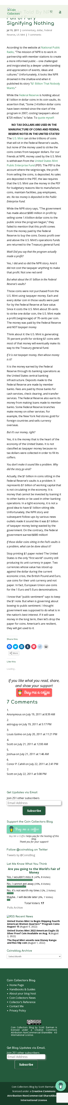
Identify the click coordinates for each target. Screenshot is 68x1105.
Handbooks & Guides (22, 989)
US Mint (21, 34)
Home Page (16, 985)
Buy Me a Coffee (17, 836)
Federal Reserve (29, 95)
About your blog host (22, 993)
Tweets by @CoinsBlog (21, 855)
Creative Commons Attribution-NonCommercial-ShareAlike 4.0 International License (34, 1032)
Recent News (24, 916)
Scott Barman (46, 1027)
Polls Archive (15, 907)
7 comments (34, 34)
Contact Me (16, 1006)
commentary (28, 30)
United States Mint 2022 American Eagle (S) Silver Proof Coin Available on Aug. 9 (33, 932)
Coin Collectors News (22, 998)
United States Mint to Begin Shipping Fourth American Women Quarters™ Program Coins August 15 (33, 924)
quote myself (46, 117)
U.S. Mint (17, 138)
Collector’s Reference (22, 1002)
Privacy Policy (17, 1010)
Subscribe (34, 811)
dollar (40, 30)
